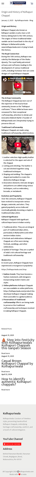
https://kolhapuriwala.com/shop (14, 269)
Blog (31, 20)
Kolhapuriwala (22, 20)
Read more (6, 353)
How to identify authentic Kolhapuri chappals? (16, 381)
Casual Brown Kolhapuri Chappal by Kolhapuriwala (17, 363)
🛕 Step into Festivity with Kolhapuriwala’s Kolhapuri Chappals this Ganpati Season (18, 344)
